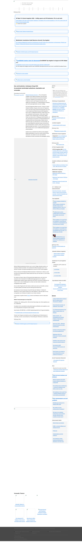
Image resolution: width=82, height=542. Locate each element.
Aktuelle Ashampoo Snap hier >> (32, 94)
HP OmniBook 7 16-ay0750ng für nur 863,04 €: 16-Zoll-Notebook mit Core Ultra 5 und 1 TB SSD (60, 223)
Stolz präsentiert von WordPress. (20, 539)
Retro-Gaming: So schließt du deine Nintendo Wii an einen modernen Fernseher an (59, 353)
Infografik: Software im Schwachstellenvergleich (20, 505)
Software (26, 8)
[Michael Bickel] (14, 1)
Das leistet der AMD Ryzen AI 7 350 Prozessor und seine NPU (59, 347)
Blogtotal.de (34, 533)
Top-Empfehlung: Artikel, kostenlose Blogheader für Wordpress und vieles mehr (58, 440)
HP (51, 8)
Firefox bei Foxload (36, 531)
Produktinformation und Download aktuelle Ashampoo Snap (27, 312)
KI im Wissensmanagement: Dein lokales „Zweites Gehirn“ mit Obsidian (59, 311)
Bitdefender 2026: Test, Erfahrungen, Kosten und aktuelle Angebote (59, 336)
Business (35, 8)
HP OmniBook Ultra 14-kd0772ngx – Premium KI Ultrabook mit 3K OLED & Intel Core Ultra (60, 387)
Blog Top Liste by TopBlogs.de (55, 531)
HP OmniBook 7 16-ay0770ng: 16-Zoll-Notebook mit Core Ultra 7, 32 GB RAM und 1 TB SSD (60, 230)
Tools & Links (37, 528)
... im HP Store (56, 269)
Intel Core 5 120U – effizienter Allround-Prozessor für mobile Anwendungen (59, 325)
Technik (21, 8)
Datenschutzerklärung (50, 528)
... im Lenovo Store (57, 275)
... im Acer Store (56, 272)
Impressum (43, 528)
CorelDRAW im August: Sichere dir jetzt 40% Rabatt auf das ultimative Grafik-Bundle (32, 64)
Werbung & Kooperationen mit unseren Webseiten (24, 528)
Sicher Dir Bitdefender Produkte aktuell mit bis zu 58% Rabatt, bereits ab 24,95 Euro (60, 137)
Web (31, 8)
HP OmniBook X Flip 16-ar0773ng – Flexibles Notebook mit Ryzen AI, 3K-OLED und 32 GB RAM (59, 394)
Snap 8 (28, 295)
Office (60, 8)
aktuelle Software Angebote (59, 253)
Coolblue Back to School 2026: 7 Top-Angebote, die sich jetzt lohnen (59, 215)
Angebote (41, 8)
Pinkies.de (55, 430)
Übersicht (16, 8)
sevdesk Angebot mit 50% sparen (59, 125)
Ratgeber (56, 8)
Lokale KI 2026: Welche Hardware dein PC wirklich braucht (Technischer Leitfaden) (59, 300)
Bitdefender (47, 8)
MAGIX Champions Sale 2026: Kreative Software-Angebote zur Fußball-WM (59, 381)
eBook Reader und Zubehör (58, 422)
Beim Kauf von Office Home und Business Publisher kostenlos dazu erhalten (31, 520)
